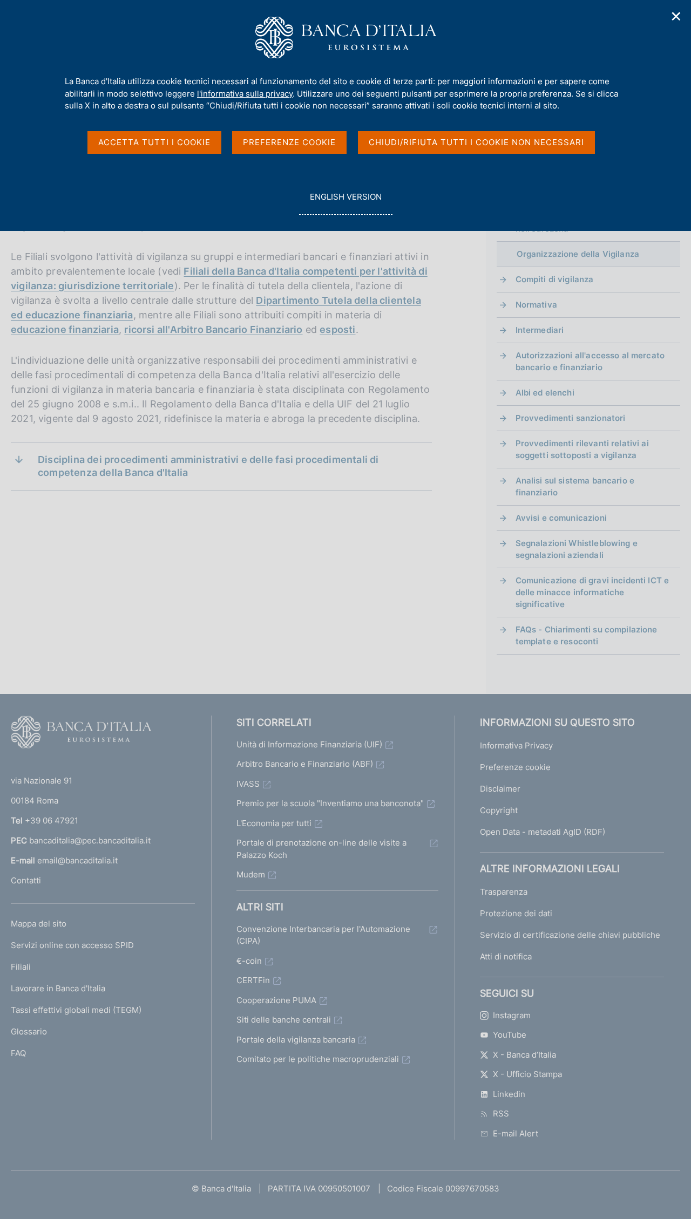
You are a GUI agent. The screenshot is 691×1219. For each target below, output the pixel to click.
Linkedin (509, 1094)
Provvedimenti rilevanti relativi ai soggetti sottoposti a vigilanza (582, 449)
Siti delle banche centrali (283, 1019)
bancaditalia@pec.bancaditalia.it (90, 840)
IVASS (248, 784)
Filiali (21, 967)
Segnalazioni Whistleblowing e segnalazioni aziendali (577, 549)
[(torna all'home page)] (81, 734)
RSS (501, 1113)
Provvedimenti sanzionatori (571, 418)
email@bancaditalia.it (77, 860)
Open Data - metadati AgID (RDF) (542, 832)
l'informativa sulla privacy (245, 93)
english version (345, 203)
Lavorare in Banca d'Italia (58, 988)
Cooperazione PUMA (276, 1000)
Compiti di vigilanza (555, 279)
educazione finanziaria (65, 329)
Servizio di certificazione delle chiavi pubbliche (570, 935)
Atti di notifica (506, 956)
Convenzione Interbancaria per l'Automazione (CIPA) (323, 935)
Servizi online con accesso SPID (72, 945)
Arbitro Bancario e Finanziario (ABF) (304, 764)
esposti (337, 329)
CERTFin (253, 980)
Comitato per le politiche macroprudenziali (317, 1059)
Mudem (250, 874)
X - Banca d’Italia (524, 1055)
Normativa (536, 304)
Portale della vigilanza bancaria (295, 1039)
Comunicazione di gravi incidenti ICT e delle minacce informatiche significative (592, 592)
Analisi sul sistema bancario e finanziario (575, 486)
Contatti (26, 880)
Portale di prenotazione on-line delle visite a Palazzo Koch (321, 848)
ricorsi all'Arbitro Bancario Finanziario (213, 329)
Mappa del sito (38, 923)
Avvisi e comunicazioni (561, 518)
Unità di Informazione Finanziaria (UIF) (309, 744)
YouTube (509, 1035)
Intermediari (540, 330)
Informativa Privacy (516, 745)
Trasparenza (503, 892)
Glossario (29, 1031)
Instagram (512, 1015)
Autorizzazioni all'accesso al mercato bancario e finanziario (590, 361)
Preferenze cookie (515, 767)
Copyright (499, 810)
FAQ (18, 1053)
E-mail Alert (515, 1133)
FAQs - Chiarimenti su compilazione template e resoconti (587, 635)
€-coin (249, 961)
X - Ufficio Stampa (527, 1074)
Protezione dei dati (516, 913)
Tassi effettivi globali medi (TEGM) (76, 1010)
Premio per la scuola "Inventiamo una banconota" (330, 803)
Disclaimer (500, 789)
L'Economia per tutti (273, 823)
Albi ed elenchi (545, 392)
